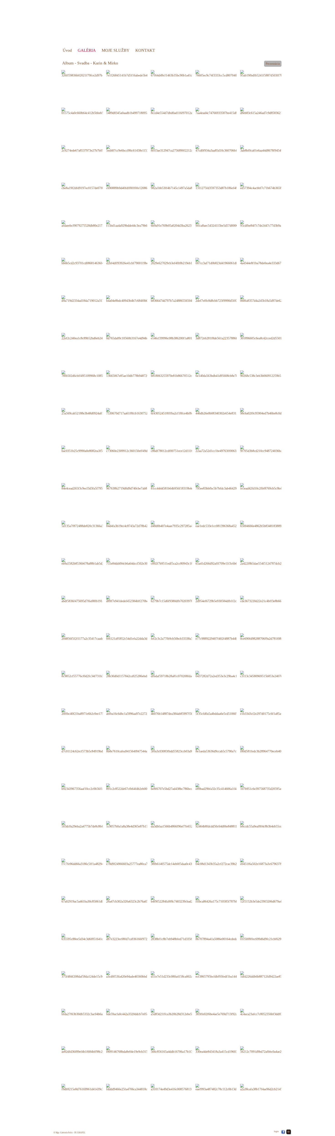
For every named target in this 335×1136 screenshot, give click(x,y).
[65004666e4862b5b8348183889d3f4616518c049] (271, 524)
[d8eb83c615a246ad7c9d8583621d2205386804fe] (271, 111)
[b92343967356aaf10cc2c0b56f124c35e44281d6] (92, 787)
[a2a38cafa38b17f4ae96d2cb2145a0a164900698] (270, 1087)
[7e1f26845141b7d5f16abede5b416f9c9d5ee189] (136, 73)
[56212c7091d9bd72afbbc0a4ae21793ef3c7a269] (270, 1049)
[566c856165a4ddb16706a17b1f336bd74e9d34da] (182, 1049)
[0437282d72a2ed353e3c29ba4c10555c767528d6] (227, 674)
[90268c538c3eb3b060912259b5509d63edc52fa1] (271, 373)
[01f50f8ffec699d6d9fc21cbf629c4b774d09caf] (269, 937)
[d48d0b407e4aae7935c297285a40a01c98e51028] (182, 524)
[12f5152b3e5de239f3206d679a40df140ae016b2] (271, 899)
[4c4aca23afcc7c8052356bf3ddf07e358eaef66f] (269, 1012)
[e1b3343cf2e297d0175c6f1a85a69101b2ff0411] (270, 711)
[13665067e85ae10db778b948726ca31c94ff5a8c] (136, 373)
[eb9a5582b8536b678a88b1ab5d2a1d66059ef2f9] (92, 561)
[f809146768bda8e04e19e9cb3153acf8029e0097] (136, 1049)
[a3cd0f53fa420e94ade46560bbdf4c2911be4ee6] (136, 974)
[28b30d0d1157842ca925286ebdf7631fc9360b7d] (137, 674)
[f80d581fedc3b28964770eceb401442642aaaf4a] (270, 749)
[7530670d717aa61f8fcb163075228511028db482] (137, 411)
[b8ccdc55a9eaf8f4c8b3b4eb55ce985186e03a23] (270, 824)
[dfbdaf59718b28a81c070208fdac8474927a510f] (181, 674)
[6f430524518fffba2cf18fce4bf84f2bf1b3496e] (180, 411)
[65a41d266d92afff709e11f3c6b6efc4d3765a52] (225, 561)
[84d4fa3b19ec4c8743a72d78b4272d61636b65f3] (137, 524)
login (276, 1131)
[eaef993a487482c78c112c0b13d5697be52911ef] (226, 1087)
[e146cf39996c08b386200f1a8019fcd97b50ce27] (181, 336)
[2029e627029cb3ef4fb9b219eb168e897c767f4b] (181, 261)
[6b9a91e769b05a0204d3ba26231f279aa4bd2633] (182, 223)
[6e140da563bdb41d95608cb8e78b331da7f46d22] (227, 373)
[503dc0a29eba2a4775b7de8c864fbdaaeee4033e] (92, 824)
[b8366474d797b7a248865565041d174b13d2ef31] (182, 298)
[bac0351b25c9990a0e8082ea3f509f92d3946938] (92, 449)
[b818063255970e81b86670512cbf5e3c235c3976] (182, 373)
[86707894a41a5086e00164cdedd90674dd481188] (227, 937)
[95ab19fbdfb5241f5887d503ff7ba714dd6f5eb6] (270, 73)
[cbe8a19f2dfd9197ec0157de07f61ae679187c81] (92, 186)
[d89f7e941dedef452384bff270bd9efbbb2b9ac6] (136, 599)
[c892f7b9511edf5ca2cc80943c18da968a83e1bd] (181, 561)
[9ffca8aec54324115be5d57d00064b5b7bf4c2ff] (225, 223)
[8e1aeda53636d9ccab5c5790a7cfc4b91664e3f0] (226, 749)
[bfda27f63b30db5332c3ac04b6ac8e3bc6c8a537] (92, 1012)
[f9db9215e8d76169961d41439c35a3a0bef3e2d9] (92, 1087)
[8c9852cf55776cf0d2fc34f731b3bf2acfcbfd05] (91, 674)
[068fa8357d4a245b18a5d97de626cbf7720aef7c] (270, 298)
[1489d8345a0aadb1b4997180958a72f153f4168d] (137, 111)
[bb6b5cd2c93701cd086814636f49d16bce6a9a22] (92, 261)
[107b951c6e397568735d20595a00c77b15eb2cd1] (271, 787)
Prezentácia (273, 63)
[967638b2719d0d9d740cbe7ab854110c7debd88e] (137, 486)
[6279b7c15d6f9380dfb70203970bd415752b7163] (182, 599)
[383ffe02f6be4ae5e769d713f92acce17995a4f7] (225, 1012)
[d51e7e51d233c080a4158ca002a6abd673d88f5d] (181, 974)
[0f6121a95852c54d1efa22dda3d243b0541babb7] (137, 636)
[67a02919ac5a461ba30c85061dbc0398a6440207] (93, 899)
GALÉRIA (87, 50)
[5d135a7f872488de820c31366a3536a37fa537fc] (92, 524)
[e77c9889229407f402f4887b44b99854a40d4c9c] (226, 636)
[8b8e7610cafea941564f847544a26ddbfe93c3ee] (136, 749)
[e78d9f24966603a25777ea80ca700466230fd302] (137, 862)
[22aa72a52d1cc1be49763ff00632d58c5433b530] (226, 449)
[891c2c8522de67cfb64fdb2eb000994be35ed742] (137, 787)
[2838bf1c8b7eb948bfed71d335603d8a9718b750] (182, 937)
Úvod (67, 50)
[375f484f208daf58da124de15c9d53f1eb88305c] (92, 974)
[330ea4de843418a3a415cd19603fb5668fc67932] (226, 1049)
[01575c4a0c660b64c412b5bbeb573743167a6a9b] (93, 111)
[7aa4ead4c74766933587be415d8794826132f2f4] (226, 111)
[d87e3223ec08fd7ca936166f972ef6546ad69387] (136, 937)
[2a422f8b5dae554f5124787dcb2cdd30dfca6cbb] (270, 561)
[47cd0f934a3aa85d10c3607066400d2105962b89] (227, 148)
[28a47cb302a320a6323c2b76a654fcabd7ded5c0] (136, 899)
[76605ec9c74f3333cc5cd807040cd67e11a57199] (226, 73)
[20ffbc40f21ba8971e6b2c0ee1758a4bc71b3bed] (92, 711)
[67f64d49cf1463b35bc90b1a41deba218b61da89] (181, 73)
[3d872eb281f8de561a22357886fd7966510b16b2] (227, 336)
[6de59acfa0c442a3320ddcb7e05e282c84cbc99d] (136, 1012)
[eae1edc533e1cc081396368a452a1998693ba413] (226, 524)
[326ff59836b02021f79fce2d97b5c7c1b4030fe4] (92, 73)
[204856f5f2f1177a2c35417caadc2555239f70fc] (91, 636)
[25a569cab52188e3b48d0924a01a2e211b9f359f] (92, 411)
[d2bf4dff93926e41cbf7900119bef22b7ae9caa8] (136, 261)
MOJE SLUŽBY (115, 50)
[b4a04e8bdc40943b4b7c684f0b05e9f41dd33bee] (137, 298)
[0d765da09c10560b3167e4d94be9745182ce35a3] (137, 336)
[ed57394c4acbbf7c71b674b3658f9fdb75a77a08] (270, 186)
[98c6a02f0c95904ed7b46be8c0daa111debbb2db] (270, 411)
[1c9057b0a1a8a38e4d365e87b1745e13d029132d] (137, 824)
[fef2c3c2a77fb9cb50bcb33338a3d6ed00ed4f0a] (181, 636)
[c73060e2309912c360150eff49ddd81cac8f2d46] (136, 449)
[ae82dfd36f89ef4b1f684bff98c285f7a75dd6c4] (91, 1049)
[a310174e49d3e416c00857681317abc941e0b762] (182, 1087)
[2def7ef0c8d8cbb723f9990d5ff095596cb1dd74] (226, 298)
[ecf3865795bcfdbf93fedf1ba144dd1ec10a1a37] (225, 974)
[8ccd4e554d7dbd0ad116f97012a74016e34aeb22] (181, 111)
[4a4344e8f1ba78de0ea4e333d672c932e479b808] (271, 261)
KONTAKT (145, 50)
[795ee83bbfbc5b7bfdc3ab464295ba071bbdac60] (226, 486)
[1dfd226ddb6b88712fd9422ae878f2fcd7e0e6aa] (270, 974)
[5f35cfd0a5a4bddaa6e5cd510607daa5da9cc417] (226, 711)
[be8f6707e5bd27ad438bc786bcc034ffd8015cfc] (181, 787)
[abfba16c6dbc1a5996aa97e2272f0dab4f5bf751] (136, 711)
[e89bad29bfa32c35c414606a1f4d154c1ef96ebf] (225, 787)
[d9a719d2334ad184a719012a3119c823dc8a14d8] (93, 298)
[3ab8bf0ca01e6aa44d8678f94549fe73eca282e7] (270, 148)
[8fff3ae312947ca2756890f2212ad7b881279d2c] (181, 148)
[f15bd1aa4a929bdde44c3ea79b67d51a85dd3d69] (137, 223)
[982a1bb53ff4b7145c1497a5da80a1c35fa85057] (181, 186)
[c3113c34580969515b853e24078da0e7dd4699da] (271, 674)
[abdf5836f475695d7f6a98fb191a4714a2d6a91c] (92, 599)
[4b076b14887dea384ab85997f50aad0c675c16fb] (181, 711)
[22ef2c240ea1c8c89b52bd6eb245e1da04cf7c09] (92, 336)
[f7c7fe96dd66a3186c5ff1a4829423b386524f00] (92, 862)
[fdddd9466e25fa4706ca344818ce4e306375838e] (136, 1087)
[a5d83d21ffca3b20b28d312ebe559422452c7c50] (181, 1012)
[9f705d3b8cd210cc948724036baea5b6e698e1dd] (271, 449)
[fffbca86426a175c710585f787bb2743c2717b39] (226, 899)
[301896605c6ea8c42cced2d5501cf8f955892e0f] (270, 336)
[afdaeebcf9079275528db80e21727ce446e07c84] (92, 223)
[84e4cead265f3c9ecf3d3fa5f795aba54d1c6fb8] (91, 486)
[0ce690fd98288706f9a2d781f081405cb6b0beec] (270, 636)
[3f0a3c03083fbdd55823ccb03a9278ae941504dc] (181, 749)
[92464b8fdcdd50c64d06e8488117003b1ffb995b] (226, 824)
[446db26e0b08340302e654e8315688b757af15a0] (227, 411)
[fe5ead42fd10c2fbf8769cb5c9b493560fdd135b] (270, 486)
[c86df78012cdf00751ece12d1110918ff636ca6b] (181, 449)
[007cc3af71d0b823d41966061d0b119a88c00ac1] (226, 261)
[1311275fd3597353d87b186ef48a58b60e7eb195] (226, 186)
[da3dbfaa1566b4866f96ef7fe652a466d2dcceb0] (181, 824)
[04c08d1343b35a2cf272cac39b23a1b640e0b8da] (226, 862)
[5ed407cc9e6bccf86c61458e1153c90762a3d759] (136, 148)
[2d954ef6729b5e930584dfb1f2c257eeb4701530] (226, 599)
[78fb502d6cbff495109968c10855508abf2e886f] (92, 373)
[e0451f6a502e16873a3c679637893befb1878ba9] (271, 862)
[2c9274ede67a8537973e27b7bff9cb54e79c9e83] (92, 148)
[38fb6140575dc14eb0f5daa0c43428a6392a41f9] (181, 862)
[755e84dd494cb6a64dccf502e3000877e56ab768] (137, 561)
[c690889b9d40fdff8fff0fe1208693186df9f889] (135, 186)
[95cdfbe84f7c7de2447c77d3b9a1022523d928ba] (271, 223)
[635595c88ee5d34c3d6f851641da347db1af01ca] (92, 937)
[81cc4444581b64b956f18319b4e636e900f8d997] (182, 486)
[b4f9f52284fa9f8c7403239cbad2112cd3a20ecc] (181, 899)
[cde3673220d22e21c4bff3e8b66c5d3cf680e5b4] (270, 599)
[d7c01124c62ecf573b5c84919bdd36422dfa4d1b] (92, 749)
